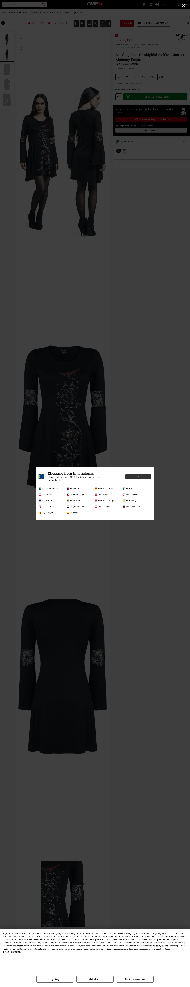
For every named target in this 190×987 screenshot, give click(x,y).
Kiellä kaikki (95, 979)
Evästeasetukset (121, 948)
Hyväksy (55, 979)
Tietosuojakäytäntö (11, 951)
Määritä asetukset (135, 979)
